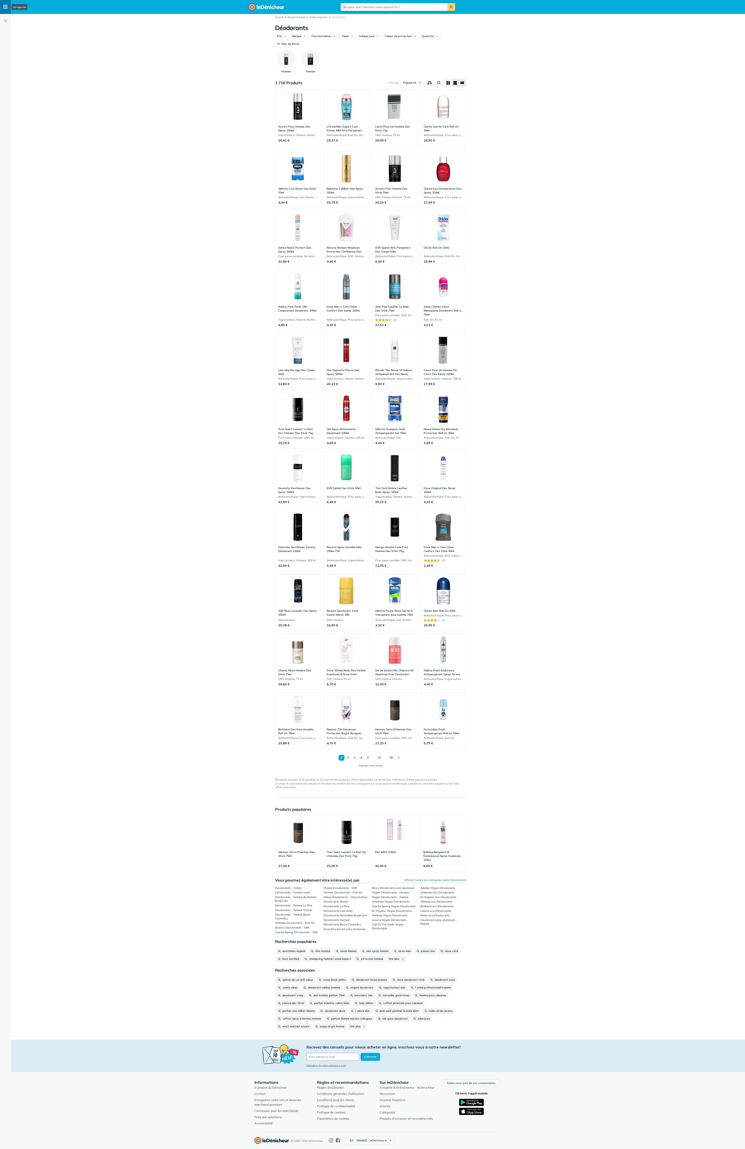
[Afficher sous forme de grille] (448, 82)
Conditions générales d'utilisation (340, 1094)
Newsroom (387, 1094)
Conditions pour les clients (335, 1100)
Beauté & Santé (297, 17)
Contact (260, 1094)
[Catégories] (5, 7)
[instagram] (331, 1140)
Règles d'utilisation (330, 1087)
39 (390, 757)
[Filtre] (5, 21)
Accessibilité (263, 1123)
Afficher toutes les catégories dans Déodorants (435, 880)
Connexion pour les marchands (276, 1111)
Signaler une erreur (371, 765)
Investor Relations (393, 1100)
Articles (385, 1106)
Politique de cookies (331, 1112)
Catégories (387, 1112)
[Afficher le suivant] (399, 758)
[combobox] (394, 7)
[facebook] (337, 1140)
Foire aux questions (268, 1117)
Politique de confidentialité (336, 1106)
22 (379, 757)
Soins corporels (319, 17)
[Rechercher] (451, 7)
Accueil (279, 17)
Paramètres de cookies (333, 1118)
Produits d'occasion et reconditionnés (406, 1118)
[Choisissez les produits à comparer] (429, 83)
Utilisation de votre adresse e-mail (326, 1065)
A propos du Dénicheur (270, 1087)
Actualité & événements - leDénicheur (407, 1087)
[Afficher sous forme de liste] (455, 82)
